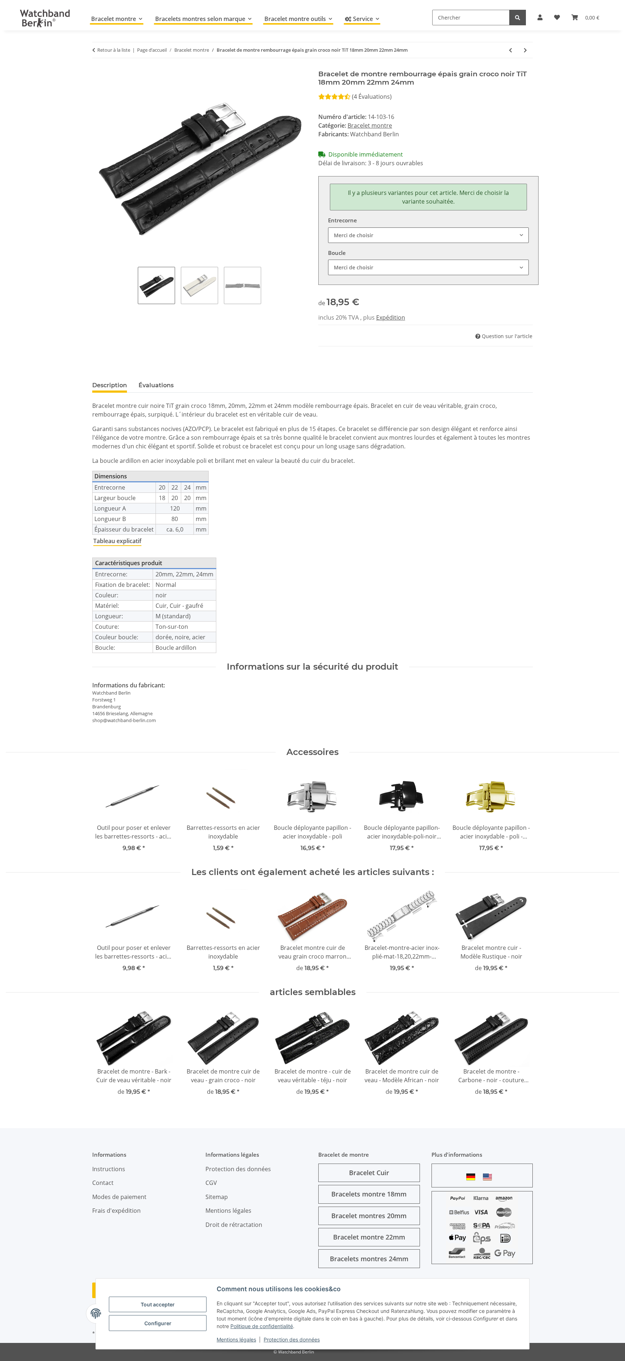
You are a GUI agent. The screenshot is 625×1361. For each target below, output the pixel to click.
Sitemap (216, 1197)
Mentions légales (236, 1339)
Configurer (157, 1323)
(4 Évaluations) (372, 97)
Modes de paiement (119, 1197)
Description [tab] (109, 385)
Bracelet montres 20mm (369, 1215)
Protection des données (292, 1339)
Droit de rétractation (233, 1225)
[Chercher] (517, 17)
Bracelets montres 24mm (369, 1258)
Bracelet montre (370, 125)
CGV (211, 1183)
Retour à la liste (113, 50)
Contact (103, 1183)
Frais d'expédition (116, 1211)
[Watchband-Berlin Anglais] (489, 1176)
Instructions (108, 1169)
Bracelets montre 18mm (369, 1194)
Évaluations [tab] (156, 385)
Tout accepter (158, 1304)
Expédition (390, 317)
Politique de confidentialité (261, 1326)
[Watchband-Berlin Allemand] (472, 1176)
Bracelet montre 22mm (369, 1237)
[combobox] (428, 235)
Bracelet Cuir (369, 1172)
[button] (540, 17)
